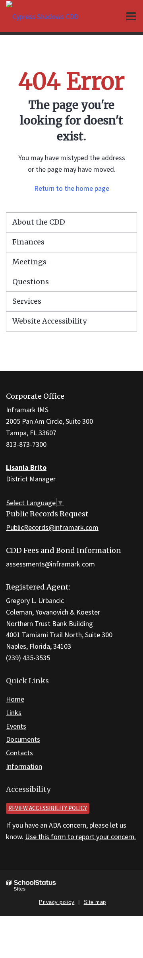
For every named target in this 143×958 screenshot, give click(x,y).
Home (15, 699)
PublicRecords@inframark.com (52, 527)
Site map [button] (95, 902)
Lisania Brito (26, 467)
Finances (28, 241)
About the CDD (38, 222)
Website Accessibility (49, 321)
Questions (30, 281)
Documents (23, 739)
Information (24, 766)
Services (26, 301)
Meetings (29, 261)
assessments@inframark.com (50, 563)
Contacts (19, 752)
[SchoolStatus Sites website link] (31, 885)
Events (16, 726)
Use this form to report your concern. (80, 836)
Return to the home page (71, 188)
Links (13, 712)
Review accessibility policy (47, 808)
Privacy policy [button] (56, 902)
